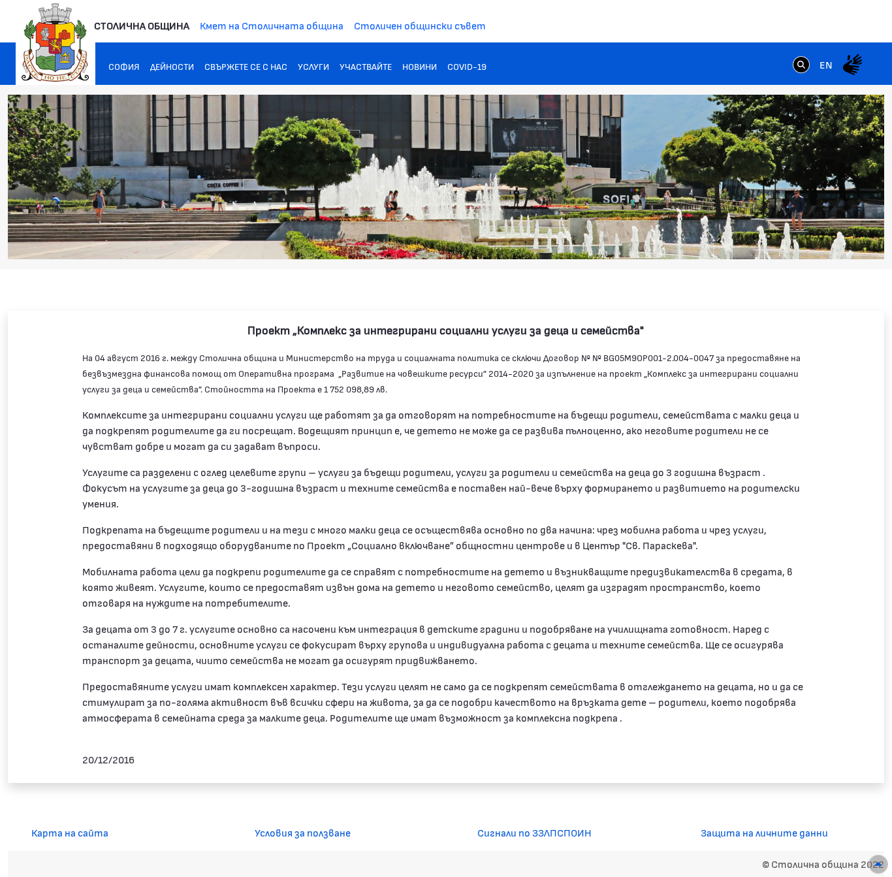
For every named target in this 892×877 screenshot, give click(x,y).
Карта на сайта (69, 832)
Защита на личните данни (764, 832)
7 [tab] (834, 236)
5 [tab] (807, 236)
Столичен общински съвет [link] (420, 25)
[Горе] (878, 864)
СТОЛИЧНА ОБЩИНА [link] (141, 25)
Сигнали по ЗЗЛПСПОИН (534, 832)
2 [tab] (768, 236)
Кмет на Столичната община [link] (271, 25)
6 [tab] (821, 236)
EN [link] (826, 64)
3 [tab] (781, 236)
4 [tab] (794, 236)
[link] (801, 64)
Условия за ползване (303, 832)
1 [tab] (755, 236)
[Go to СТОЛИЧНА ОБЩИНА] (55, 42)
